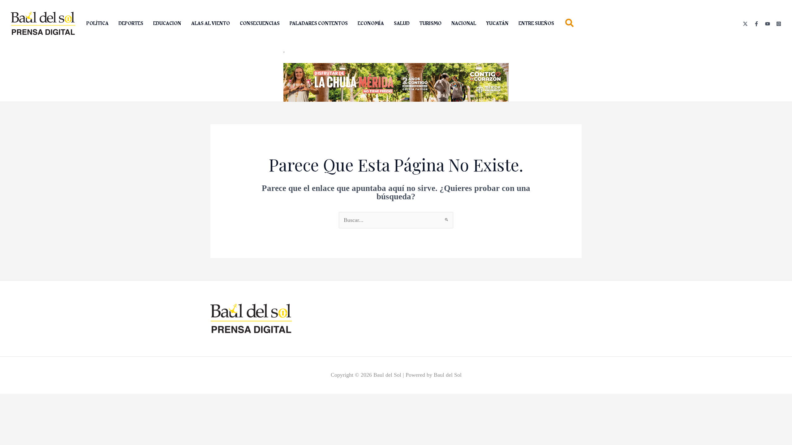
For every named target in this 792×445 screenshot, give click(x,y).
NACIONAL (463, 23)
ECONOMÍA (371, 23)
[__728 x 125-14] (396, 81)
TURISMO (430, 23)
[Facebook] (756, 23)
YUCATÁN (497, 23)
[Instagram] (778, 23)
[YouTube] (767, 23)
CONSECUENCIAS (260, 23)
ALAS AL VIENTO (210, 23)
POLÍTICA (97, 23)
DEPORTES (130, 23)
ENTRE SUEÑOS (536, 23)
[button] (569, 24)
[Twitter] (745, 23)
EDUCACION (167, 23)
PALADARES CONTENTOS (319, 23)
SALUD (402, 23)
